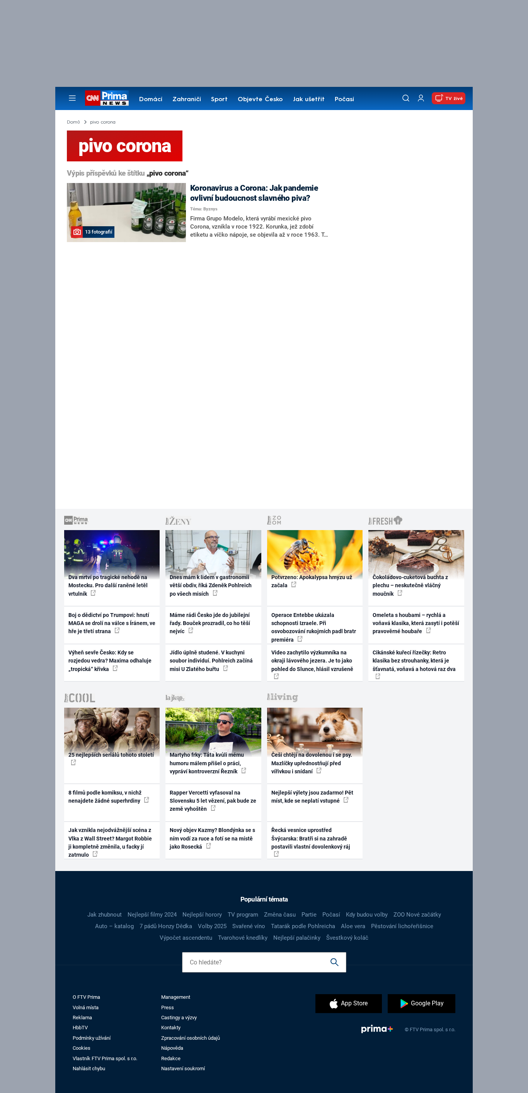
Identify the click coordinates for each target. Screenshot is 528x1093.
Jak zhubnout (104, 914)
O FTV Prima (86, 997)
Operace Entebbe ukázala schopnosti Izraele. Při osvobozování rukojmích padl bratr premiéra (313, 627)
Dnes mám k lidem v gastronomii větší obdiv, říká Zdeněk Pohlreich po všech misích (211, 585)
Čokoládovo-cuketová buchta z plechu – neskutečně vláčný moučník (410, 585)
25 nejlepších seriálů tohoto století (111, 755)
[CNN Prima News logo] (107, 98)
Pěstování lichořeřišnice (402, 926)
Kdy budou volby (367, 914)
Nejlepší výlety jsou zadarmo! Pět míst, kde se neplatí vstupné (312, 797)
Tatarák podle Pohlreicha (303, 926)
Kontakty (171, 1027)
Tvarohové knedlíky (242, 937)
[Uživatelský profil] (421, 98)
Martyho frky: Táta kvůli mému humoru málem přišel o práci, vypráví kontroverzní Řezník (207, 763)
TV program (243, 914)
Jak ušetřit (309, 100)
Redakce (171, 1058)
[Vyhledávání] (405, 98)
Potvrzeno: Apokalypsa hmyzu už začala (311, 581)
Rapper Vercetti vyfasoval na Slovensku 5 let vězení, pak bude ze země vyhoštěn (213, 801)
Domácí (150, 100)
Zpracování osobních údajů (190, 1038)
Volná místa (86, 1007)
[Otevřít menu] (72, 98)
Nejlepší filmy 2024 (152, 914)
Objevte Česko (260, 100)
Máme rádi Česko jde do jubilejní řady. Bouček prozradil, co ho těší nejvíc (210, 623)
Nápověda (172, 1048)
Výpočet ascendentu (186, 937)
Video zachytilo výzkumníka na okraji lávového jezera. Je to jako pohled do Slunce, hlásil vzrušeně (312, 660)
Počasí (344, 100)
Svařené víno (248, 926)
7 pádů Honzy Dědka (166, 926)
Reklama (82, 1017)
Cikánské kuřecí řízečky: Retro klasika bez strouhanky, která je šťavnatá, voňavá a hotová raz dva (414, 660)
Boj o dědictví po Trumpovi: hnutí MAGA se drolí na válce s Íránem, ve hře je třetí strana (111, 623)
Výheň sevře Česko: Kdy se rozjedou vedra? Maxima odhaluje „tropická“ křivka (110, 660)
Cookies (81, 1048)
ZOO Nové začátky (417, 914)
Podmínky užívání (92, 1038)
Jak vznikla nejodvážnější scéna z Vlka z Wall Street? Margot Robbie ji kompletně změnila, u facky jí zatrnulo (110, 842)
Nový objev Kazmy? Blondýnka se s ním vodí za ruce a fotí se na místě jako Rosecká (212, 838)
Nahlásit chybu (89, 1068)
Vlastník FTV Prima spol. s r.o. (105, 1058)
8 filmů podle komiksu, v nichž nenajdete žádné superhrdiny (104, 797)
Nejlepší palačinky (296, 937)
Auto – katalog (114, 926)
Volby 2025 (212, 926)
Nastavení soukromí (183, 1068)
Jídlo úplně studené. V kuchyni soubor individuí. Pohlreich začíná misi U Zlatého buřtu (211, 660)
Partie (309, 914)
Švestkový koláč (347, 937)
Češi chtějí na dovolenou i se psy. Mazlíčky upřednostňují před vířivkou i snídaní (311, 763)
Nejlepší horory (202, 914)
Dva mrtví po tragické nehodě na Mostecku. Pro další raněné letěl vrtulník (108, 585)
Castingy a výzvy (179, 1017)
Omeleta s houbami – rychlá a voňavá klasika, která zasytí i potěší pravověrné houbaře (416, 623)
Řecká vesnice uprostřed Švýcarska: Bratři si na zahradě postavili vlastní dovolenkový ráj (310, 838)
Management (175, 997)
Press (167, 1007)
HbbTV (80, 1027)
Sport (219, 100)
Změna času (280, 914)
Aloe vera (353, 926)
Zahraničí (186, 100)
